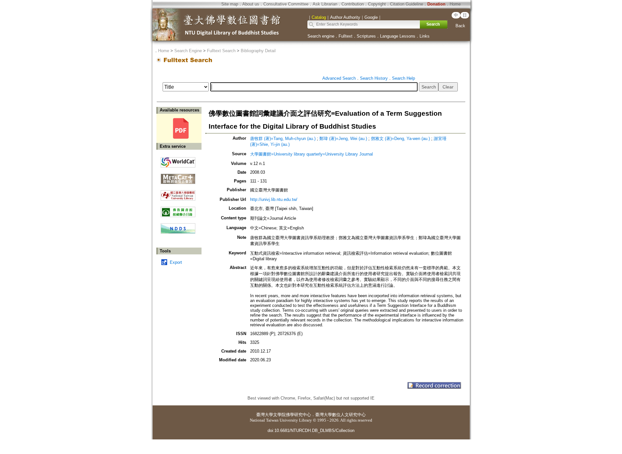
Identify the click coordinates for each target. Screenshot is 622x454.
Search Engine (188, 50)
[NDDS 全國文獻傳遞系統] (178, 232)
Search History (374, 78)
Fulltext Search (221, 50)
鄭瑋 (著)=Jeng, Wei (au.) (343, 138)
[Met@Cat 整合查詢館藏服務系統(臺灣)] (178, 176)
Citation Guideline (406, 4)
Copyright (377, 4)
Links (425, 36)
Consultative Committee (285, 4)
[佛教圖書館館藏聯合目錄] (178, 209)
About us (250, 4)
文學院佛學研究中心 (292, 414)
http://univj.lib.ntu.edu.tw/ (273, 199)
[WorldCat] (178, 161)
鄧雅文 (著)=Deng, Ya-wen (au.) (400, 138)
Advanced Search (339, 78)
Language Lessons (397, 36)
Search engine (320, 36)
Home (455, 4)
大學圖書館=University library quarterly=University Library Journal (311, 154)
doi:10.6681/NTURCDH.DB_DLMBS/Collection (311, 430)
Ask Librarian (325, 4)
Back (460, 25)
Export (176, 262)
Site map (229, 4)
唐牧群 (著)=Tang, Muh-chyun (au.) (283, 138)
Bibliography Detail (258, 50)
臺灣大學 (264, 414)
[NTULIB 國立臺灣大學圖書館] (178, 193)
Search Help (403, 78)
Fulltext (345, 36)
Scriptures (366, 36)
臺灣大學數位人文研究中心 (340, 414)
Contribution (352, 4)
